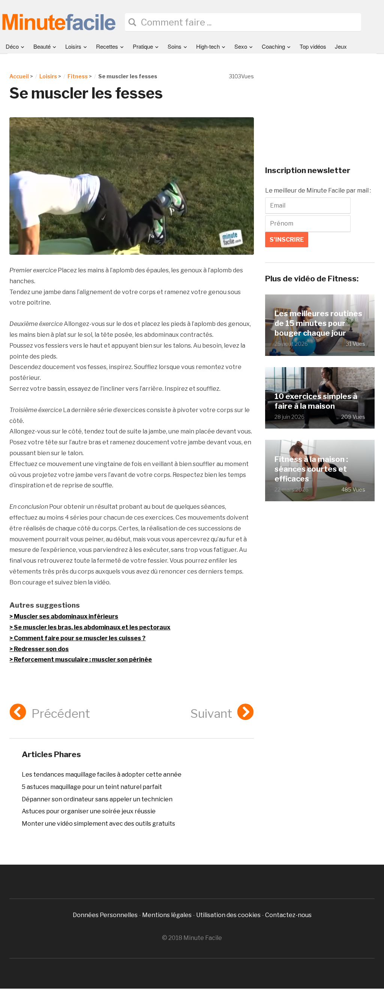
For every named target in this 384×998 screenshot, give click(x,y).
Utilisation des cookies (228, 915)
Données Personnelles (106, 915)
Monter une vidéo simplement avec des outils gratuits (98, 823)
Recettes (107, 46)
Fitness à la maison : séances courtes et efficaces (311, 469)
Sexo (240, 46)
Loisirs (73, 46)
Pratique (143, 46)
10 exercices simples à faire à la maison (315, 401)
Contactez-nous (288, 915)
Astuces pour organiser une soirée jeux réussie (89, 811)
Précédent (61, 713)
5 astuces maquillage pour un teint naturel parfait (92, 786)
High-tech (208, 46)
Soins (175, 46)
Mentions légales (167, 915)
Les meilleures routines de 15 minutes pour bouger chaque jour (318, 323)
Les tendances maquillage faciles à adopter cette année (102, 774)
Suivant (211, 713)
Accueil (19, 76)
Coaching (273, 46)
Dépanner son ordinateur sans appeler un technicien (97, 799)
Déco (12, 46)
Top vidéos (313, 46)
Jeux (341, 46)
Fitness (78, 76)
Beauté (42, 46)
